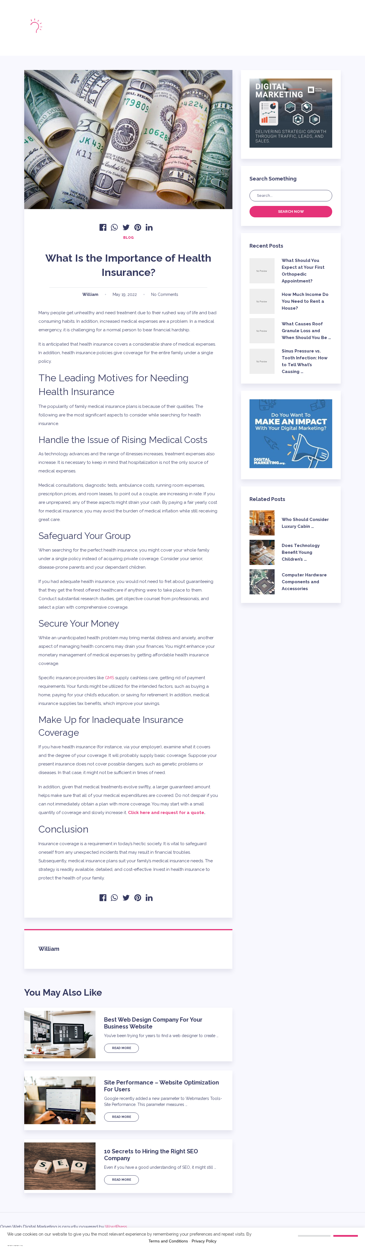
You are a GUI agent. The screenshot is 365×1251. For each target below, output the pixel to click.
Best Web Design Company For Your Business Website (153, 1023)
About (137, 23)
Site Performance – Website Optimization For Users (161, 1086)
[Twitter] (229, 27)
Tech (147, 33)
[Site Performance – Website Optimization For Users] (60, 1100)
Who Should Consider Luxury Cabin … (305, 523)
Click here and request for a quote (166, 812)
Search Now (291, 211)
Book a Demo (316, 28)
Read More (121, 1048)
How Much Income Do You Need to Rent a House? (305, 301)
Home (109, 23)
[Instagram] (239, 27)
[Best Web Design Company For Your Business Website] (60, 1034)
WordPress (116, 1226)
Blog (163, 23)
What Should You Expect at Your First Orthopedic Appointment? (303, 271)
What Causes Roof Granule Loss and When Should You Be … (306, 330)
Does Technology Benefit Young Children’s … (301, 552)
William (90, 294)
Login (269, 28)
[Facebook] (219, 27)
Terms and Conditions (168, 1241)
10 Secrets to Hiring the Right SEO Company (151, 1155)
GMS (109, 677)
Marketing (115, 33)
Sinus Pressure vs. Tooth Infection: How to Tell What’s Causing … (305, 361)
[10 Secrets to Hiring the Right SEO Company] (60, 1166)
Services (193, 23)
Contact (177, 33)
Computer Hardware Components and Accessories (304, 581)
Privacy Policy (204, 1241)
